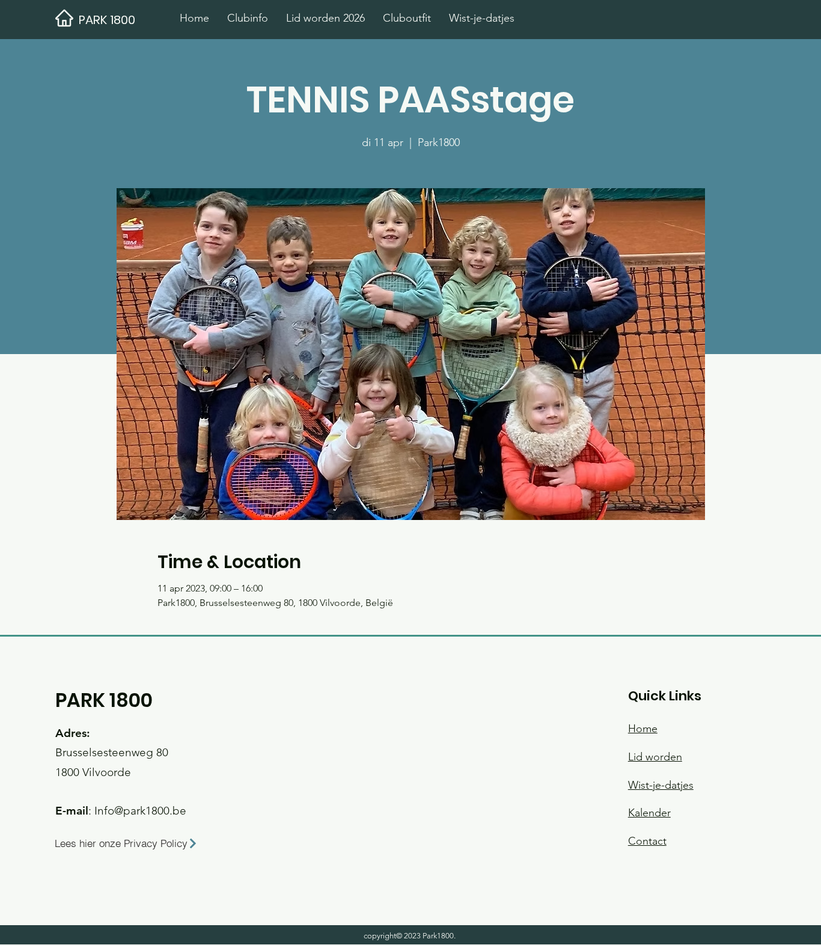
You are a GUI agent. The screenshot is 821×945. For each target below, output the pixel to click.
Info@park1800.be (140, 811)
